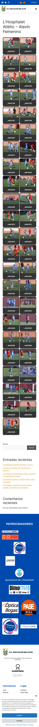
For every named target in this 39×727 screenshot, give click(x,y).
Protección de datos (21, 724)
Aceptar (19, 715)
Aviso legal (31, 724)
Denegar (19, 721)
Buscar (5, 444)
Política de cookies (10, 724)
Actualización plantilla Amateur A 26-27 (18, 465)
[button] (36, 696)
